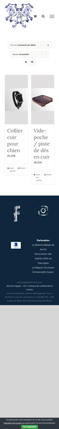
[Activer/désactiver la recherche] (43, 16)
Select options (12, 169)
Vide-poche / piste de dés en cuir (42, 143)
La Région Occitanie (43, 267)
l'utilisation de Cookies (13, 423)
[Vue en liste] (32, 62)
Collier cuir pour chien (15, 140)
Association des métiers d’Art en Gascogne (43, 258)
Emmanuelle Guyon (43, 272)
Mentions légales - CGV (16, 286)
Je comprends (29, 427)
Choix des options (39, 177)
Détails (22, 168)
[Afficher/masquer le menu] (52, 16)
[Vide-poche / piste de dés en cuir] (42, 99)
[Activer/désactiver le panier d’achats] (35, 16)
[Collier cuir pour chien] (16, 99)
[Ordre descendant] (48, 45)
